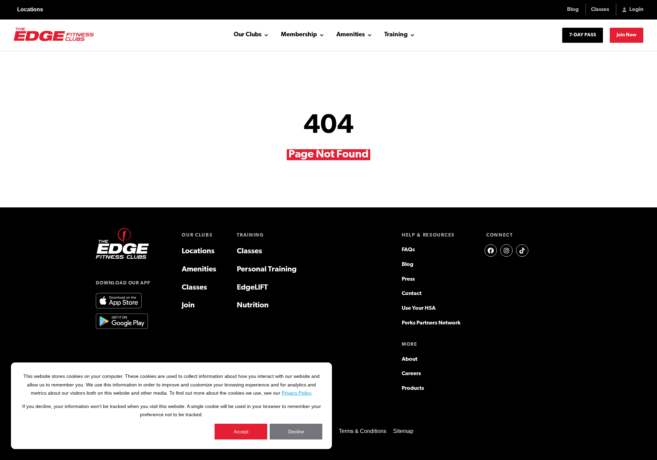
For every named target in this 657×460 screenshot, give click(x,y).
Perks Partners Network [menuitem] (431, 323)
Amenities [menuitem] (199, 269)
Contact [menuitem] (412, 293)
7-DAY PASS (582, 35)
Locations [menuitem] (198, 251)
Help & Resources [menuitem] (428, 235)
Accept (241, 431)
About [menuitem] (409, 359)
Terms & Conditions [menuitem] (362, 431)
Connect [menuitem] (499, 235)
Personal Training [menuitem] (267, 269)
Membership (299, 35)
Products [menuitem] (413, 388)
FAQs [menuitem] (408, 250)
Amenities (350, 35)
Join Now (626, 35)
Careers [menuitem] (411, 373)
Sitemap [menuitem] (403, 431)
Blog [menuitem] (407, 264)
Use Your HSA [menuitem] (419, 308)
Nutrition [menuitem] (253, 305)
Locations (30, 9)
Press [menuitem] (408, 279)
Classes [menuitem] (194, 288)
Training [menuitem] (250, 235)
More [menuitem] (409, 344)
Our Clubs (247, 35)
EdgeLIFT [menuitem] (252, 288)
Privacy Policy (296, 393)
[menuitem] (491, 250)
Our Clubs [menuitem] (197, 235)
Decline (296, 431)
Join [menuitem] (188, 305)
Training (396, 35)
